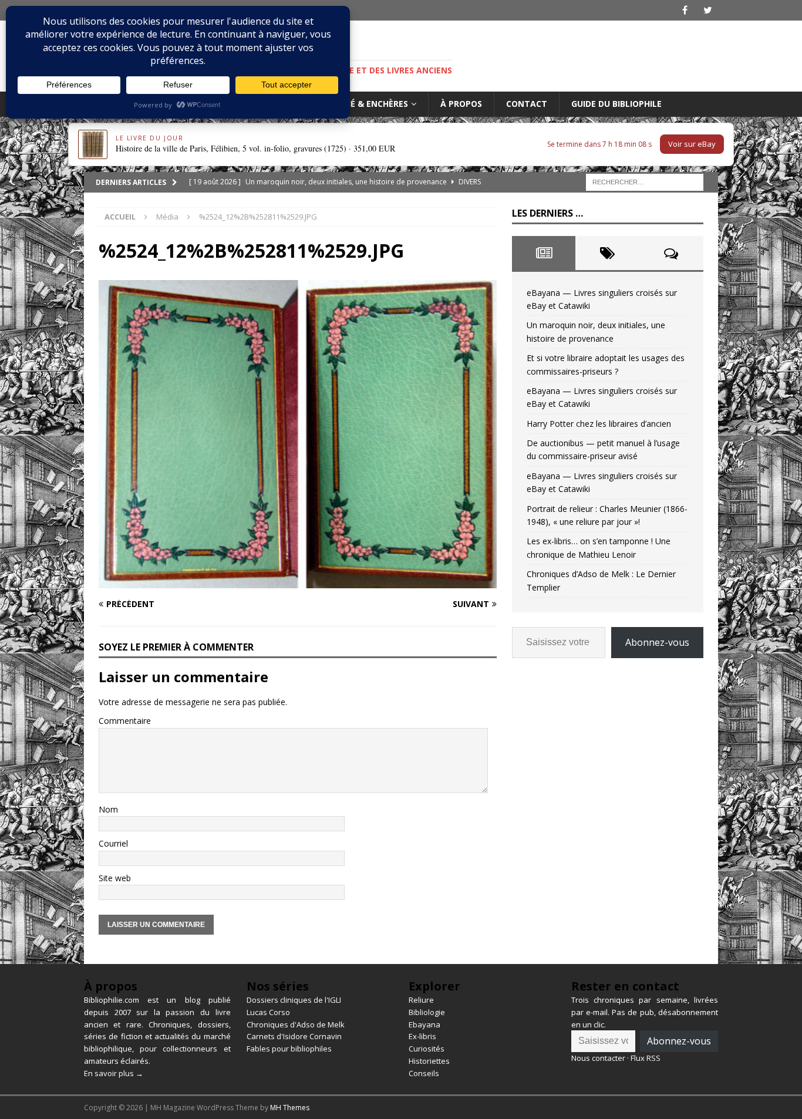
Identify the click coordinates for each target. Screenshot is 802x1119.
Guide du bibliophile (616, 103)
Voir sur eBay (692, 144)
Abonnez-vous (657, 642)
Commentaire (125, 720)
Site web (115, 878)
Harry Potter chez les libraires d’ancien (599, 423)
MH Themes (289, 1108)
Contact (526, 103)
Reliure (421, 1000)
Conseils (424, 1073)
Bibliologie (427, 1012)
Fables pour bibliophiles (289, 1048)
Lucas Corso (268, 1012)
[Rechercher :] (644, 181)
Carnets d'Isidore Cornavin (294, 1036)
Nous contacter (598, 1058)
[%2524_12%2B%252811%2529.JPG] (298, 581)
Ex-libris (422, 1036)
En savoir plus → (113, 1073)
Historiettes (429, 1061)
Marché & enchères (364, 103)
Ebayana (424, 1024)
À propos (461, 103)
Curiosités (426, 1048)
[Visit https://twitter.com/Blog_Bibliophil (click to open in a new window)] (707, 10)
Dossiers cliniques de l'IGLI (294, 1000)
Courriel (113, 843)
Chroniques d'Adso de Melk (296, 1024)
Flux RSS (646, 1058)
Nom (108, 809)
